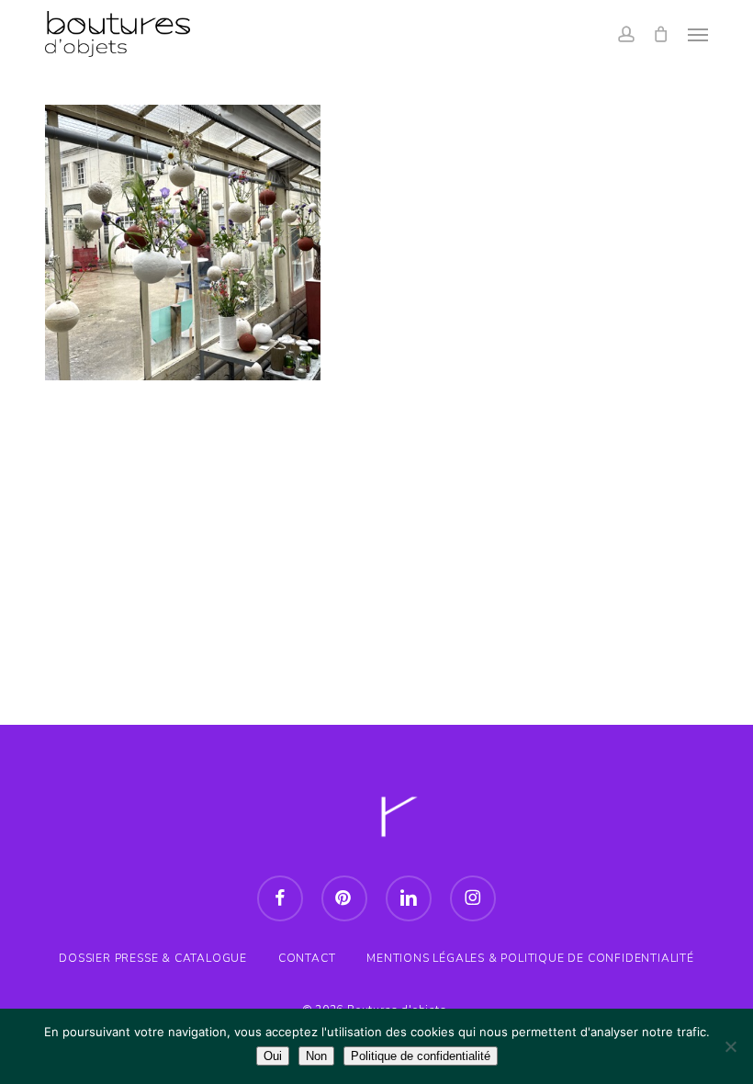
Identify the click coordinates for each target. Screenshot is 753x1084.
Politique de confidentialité (420, 1056)
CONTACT (307, 958)
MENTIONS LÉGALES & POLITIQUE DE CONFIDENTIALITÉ (530, 958)
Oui (273, 1056)
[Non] (730, 1046)
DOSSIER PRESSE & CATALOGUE (153, 958)
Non (316, 1056)
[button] (698, 34)
